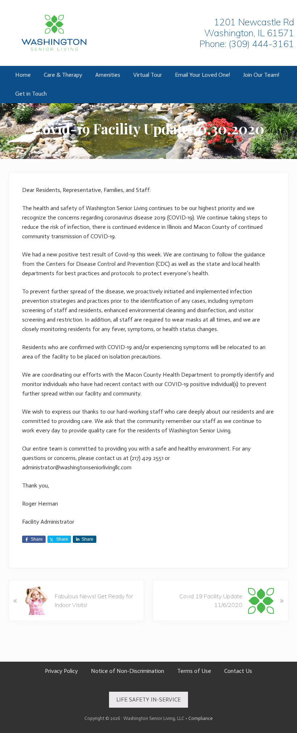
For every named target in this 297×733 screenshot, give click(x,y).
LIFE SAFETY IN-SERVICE (148, 699)
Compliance (200, 718)
